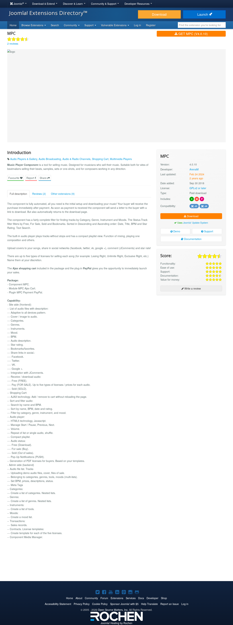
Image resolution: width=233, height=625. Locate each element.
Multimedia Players (121, 159)
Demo (176, 231)
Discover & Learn (73, 3)
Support (208, 231)
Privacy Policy (82, 604)
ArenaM (194, 169)
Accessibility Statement (58, 604)
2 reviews (12, 43)
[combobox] (202, 25)
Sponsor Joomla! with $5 (124, 604)
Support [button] (89, 25)
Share (43, 178)
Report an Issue (169, 604)
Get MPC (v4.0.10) (192, 33)
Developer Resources (137, 3)
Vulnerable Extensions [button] (114, 25)
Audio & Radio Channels (76, 159)
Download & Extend (44, 3)
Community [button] (71, 25)
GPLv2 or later (197, 188)
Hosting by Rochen (116, 623)
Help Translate (149, 604)
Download (159, 14)
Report (30, 178)
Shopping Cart (100, 159)
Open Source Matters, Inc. (113, 610)
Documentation (192, 239)
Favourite (14, 178)
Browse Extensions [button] (32, 25)
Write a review (192, 288)
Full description (18, 194)
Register (151, 25)
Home (13, 25)
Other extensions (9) (63, 194)
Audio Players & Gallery (23, 159)
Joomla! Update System (195, 222)
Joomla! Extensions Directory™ (48, 13)
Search (55, 25)
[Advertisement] (191, 321)
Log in (137, 25)
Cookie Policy (100, 604)
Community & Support (104, 3)
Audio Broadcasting (50, 159)
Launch (203, 14)
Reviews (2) (39, 194)
